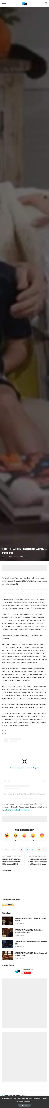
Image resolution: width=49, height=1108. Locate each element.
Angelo (16, 557)
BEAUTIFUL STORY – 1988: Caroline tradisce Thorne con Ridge (31, 942)
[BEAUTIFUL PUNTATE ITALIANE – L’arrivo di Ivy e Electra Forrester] (7, 921)
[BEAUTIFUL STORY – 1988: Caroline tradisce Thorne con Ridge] (7, 944)
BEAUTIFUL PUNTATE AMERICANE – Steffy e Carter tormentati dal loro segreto (29, 931)
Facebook (16, 810)
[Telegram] (44, 849)
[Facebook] (21, 849)
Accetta (24, 1105)
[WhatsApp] (33, 849)
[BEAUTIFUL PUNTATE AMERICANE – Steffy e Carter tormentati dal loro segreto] (7, 932)
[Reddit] (38, 849)
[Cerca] (46, 3)
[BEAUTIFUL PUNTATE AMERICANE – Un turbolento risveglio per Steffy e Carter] (7, 955)
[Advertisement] (25, 568)
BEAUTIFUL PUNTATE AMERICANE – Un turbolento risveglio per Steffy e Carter (31, 954)
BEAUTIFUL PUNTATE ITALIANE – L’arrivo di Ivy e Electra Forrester (30, 919)
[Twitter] (27, 849)
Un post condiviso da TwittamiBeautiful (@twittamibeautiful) (24, 794)
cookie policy (27, 1101)
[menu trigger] (4, 3)
